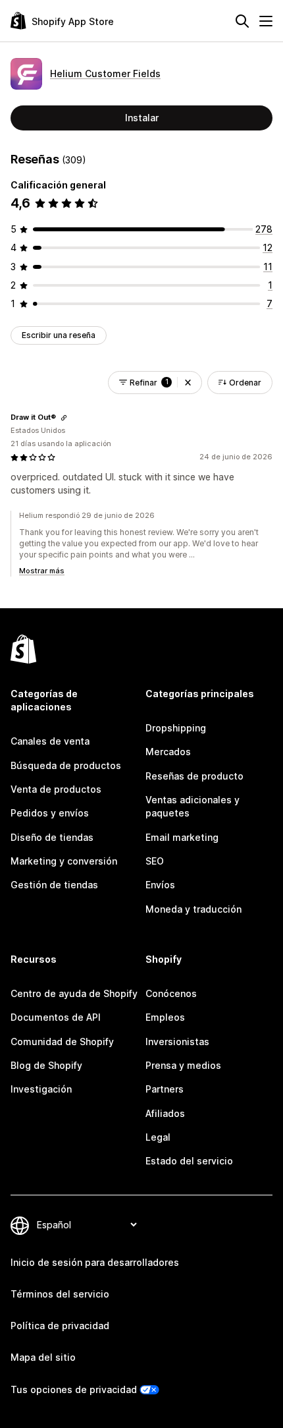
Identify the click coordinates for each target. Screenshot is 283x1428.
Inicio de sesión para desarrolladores (95, 1262)
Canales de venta (50, 741)
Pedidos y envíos (50, 812)
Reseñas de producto (194, 776)
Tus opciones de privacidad (74, 1389)
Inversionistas (177, 1041)
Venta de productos (56, 789)
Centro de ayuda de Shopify (74, 993)
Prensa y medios (183, 1065)
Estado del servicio (189, 1160)
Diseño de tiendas (52, 837)
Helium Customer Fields (105, 73)
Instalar (142, 117)
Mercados (168, 751)
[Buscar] (242, 21)
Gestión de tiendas (54, 884)
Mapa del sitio (43, 1357)
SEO (154, 861)
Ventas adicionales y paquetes (192, 806)
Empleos (165, 1017)
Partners (164, 1089)
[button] (188, 382)
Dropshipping (175, 727)
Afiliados (165, 1113)
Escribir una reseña (58, 335)
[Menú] (265, 21)
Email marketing (182, 837)
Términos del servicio (60, 1293)
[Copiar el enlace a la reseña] (64, 418)
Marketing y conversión (64, 861)
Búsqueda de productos (66, 765)
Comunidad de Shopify (62, 1041)
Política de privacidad (60, 1325)
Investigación (41, 1089)
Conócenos (171, 993)
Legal (157, 1137)
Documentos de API (56, 1017)
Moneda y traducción (193, 909)
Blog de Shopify (46, 1065)
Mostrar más (41, 570)
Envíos (160, 884)
